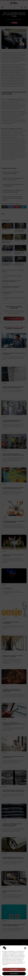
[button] (25, 948)
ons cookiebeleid (14, 963)
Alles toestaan (14, 969)
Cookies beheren (14, 973)
